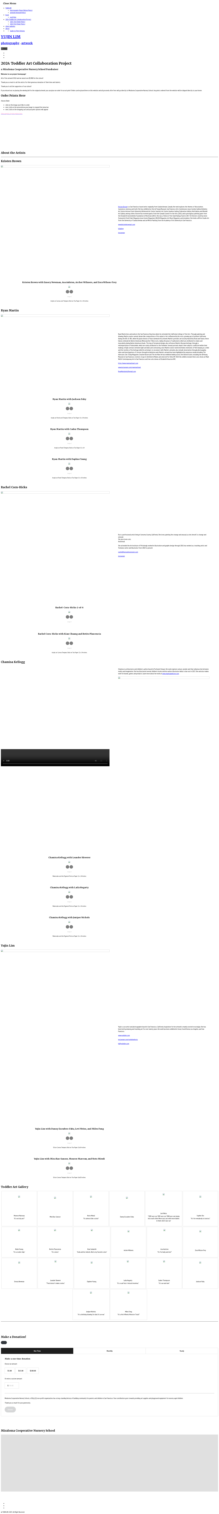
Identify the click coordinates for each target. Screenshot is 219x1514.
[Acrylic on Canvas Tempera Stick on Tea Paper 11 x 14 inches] (69, 638)
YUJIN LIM (8, 8)
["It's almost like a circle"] (91, 1205)
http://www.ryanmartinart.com (128, 363)
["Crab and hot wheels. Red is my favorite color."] (92, 1238)
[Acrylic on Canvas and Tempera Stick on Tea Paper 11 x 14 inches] (69, 287)
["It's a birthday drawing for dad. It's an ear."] (91, 1301)
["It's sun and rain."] (164, 1269)
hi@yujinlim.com (123, 1043)
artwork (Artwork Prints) (18, 12)
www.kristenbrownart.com (126, 224)
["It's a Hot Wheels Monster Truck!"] (128, 1301)
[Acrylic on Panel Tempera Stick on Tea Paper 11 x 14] (69, 434)
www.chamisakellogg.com (170, 673)
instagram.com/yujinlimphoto (128, 1039)
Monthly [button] (109, 1351)
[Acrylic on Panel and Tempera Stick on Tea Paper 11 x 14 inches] (69, 404)
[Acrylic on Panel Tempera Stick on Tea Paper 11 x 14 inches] (69, 464)
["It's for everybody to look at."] (200, 1205)
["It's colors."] (55, 1238)
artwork (27, 43)
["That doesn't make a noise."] (55, 1269)
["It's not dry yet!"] (19, 1205)
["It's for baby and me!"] (164, 1238)
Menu (4, 49)
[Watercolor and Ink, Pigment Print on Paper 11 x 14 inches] (69, 892)
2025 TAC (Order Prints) (17, 22)
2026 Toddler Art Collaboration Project (18, 19)
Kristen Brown (122, 207)
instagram (121, 233)
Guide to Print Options (17, 31)
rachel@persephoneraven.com (128, 552)
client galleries (10, 26)
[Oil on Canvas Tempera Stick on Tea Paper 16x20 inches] (69, 1163)
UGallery (121, 228)
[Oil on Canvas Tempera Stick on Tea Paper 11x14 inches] (69, 1133)
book (7, 15)
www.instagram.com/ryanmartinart (129, 367)
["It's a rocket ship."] (19, 1238)
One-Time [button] (37, 1351)
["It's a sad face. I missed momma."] (128, 1269)
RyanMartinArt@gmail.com (127, 371)
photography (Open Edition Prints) (21, 10)
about (7, 28)
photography (10, 43)
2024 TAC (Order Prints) (17, 24)
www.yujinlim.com (124, 1035)
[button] (4, 1342)
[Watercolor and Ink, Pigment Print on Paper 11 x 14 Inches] (69, 862)
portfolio (13, 17)
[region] (109, 1463)
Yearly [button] (182, 1351)
